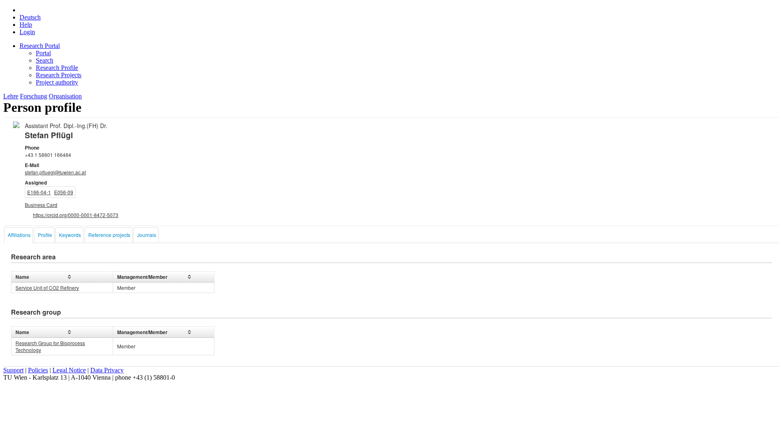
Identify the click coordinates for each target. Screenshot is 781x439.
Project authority (57, 82)
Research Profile (57, 67)
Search (44, 60)
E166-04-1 (39, 192)
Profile (45, 234)
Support (13, 370)
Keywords (70, 234)
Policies (38, 370)
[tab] (18, 235)
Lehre (10, 96)
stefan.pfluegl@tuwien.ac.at (55, 172)
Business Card (41, 204)
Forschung (33, 96)
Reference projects (109, 234)
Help (26, 24)
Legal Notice (69, 370)
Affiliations (19, 234)
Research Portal (40, 45)
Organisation (65, 96)
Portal (43, 53)
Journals (146, 234)
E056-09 (63, 192)
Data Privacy (107, 370)
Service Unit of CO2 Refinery (47, 287)
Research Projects (58, 75)
